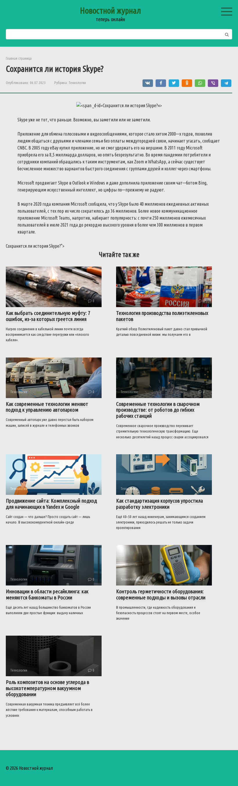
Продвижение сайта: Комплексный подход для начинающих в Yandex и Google (51, 503)
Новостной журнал (110, 10)
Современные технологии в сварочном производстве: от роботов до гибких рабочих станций (158, 410)
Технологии (77, 82)
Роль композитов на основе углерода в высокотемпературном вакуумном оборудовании (47, 688)
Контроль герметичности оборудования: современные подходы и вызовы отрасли (160, 594)
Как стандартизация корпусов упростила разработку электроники (159, 503)
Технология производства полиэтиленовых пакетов (162, 316)
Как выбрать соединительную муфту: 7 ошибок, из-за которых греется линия (48, 316)
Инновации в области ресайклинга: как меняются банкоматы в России (47, 594)
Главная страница (19, 58)
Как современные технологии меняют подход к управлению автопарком (47, 407)
